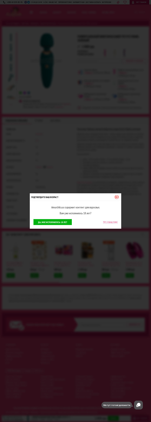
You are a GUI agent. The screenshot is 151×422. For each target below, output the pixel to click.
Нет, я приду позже (110, 222)
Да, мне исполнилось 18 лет (52, 222)
